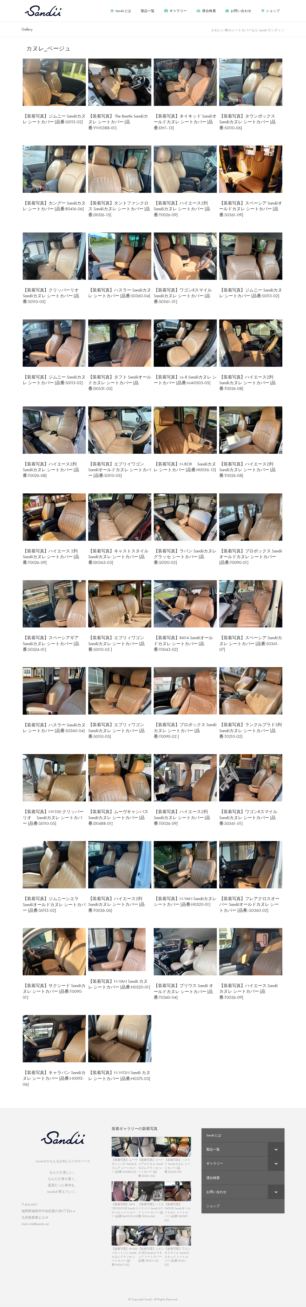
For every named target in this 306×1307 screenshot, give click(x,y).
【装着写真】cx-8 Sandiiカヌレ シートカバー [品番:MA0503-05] (185, 379)
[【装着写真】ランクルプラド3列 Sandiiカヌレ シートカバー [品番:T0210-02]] (250, 690)
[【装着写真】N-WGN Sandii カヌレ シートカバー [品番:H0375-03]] (119, 1038)
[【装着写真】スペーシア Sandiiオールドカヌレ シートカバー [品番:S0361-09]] (250, 169)
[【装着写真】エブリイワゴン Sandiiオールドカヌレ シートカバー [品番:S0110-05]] (119, 429)
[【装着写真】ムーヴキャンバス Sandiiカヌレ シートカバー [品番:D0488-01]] (119, 777)
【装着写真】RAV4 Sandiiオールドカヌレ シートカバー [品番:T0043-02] (183, 643)
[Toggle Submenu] (276, 1149)
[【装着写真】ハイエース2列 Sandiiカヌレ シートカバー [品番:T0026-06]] (119, 864)
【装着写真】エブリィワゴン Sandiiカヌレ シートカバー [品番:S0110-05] (116, 730)
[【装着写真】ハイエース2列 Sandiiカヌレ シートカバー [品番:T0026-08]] (250, 342)
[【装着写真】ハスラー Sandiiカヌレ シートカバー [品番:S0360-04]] (119, 256)
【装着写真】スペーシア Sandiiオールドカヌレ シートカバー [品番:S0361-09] (250, 208)
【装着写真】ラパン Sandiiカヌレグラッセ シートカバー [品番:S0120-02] (185, 556)
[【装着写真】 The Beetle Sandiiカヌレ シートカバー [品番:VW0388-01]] (119, 82)
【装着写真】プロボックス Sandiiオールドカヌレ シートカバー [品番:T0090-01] (250, 556)
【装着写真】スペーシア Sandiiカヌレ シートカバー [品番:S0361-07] (250, 643)
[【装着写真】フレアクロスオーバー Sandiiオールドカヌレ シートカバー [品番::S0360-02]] (250, 864)
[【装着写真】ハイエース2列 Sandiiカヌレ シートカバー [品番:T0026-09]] (185, 169)
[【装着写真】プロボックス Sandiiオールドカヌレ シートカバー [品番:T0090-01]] (250, 516)
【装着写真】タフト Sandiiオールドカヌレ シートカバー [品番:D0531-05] (119, 382)
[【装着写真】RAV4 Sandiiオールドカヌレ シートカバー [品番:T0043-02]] (185, 603)
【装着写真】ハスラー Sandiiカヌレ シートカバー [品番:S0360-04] (119, 292)
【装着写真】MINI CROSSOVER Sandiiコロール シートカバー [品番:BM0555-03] (125, 1210)
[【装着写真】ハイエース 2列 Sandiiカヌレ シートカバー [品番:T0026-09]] (54, 516)
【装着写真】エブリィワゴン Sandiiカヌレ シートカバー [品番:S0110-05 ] (116, 643)
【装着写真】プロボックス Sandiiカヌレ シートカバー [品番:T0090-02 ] (185, 730)
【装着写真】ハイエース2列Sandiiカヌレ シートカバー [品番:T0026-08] (247, 469)
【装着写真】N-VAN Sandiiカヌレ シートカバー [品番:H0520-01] (185, 901)
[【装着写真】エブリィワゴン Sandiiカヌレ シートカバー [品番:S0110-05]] (119, 690)
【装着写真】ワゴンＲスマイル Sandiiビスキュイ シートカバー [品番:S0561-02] (177, 1257)
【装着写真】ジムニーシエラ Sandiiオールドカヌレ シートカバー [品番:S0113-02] (54, 904)
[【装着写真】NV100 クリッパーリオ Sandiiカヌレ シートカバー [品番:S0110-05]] (54, 777)
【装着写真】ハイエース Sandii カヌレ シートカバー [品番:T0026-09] (248, 991)
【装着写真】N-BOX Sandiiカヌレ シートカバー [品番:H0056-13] (185, 466)
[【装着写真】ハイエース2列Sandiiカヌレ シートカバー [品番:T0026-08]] (250, 429)
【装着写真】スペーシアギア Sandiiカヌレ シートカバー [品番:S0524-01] (51, 643)
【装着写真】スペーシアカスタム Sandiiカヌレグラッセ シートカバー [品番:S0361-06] (151, 1168)
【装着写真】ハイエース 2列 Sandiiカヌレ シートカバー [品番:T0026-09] (51, 556)
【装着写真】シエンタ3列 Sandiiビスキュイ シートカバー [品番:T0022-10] (151, 1255)
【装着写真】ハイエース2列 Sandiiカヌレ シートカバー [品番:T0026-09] (182, 208)
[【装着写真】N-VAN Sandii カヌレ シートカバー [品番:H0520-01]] (117, 949)
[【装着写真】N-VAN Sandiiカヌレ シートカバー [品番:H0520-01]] (185, 864)
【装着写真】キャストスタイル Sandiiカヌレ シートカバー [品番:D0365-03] (118, 556)
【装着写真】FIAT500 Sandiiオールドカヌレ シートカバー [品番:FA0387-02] (177, 1212)
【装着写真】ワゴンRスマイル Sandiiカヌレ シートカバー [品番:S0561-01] (183, 295)
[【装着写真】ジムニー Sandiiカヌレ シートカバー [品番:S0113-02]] (54, 82)
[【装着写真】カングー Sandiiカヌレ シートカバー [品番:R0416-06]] (54, 169)
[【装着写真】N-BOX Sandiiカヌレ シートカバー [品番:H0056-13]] (185, 429)
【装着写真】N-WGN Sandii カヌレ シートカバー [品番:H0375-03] (119, 1075)
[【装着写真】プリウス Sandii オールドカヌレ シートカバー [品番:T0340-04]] (185, 951)
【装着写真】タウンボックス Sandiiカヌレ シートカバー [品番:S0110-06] (249, 121)
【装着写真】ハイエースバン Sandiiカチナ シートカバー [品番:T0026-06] (151, 1210)
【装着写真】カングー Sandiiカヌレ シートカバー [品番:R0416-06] (54, 205)
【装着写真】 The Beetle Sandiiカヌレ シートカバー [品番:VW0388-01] (118, 121)
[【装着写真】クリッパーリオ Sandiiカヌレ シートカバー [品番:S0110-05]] (54, 256)
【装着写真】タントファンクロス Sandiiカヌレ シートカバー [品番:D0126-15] (119, 208)
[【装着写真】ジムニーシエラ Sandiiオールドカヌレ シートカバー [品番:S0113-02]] (54, 864)
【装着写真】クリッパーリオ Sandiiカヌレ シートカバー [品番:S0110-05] (53, 295)
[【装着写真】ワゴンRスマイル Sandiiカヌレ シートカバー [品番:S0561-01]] (185, 256)
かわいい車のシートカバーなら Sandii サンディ (246, 30)
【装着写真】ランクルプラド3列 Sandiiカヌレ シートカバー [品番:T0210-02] (252, 730)
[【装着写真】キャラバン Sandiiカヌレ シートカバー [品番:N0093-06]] (54, 1038)
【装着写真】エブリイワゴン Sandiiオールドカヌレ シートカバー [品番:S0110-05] (119, 469)
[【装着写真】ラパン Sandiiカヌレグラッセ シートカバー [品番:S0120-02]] (185, 516)
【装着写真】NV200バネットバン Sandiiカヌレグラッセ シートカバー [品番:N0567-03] (125, 1257)
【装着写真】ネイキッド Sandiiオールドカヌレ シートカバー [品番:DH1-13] (185, 121)
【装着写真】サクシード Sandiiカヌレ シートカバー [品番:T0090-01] (54, 991)
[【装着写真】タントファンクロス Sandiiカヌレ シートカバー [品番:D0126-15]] (119, 169)
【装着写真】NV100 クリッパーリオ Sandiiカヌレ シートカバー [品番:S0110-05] (53, 817)
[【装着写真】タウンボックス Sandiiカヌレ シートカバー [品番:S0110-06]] (250, 82)
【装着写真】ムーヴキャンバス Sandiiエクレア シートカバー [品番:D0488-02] (124, 1166)
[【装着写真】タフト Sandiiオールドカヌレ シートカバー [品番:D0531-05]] (119, 342)
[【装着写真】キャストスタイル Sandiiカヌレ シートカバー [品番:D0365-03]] (119, 516)
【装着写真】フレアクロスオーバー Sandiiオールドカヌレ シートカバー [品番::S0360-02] (249, 904)
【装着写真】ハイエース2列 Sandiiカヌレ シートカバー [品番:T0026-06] (118, 904)
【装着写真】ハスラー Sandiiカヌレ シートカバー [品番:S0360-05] (177, 1166)
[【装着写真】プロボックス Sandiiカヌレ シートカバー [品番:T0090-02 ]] (185, 690)
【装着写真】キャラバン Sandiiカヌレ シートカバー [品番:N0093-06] (54, 1078)
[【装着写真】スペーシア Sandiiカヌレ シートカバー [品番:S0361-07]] (250, 603)
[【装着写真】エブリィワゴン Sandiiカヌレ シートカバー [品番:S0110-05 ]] (119, 603)
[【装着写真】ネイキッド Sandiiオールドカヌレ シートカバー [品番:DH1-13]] (185, 82)
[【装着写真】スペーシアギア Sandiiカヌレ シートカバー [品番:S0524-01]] (54, 603)
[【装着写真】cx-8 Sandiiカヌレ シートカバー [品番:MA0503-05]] (185, 342)
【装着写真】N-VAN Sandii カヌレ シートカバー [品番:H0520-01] (119, 984)
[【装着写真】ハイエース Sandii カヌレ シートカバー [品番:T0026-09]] (250, 951)
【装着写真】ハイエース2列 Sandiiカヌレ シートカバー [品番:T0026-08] (247, 382)
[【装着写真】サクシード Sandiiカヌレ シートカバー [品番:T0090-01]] (54, 951)
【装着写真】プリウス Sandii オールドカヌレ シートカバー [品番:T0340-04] (183, 991)
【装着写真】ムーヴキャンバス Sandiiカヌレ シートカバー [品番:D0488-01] (118, 817)
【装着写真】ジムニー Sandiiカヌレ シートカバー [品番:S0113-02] (54, 118)
